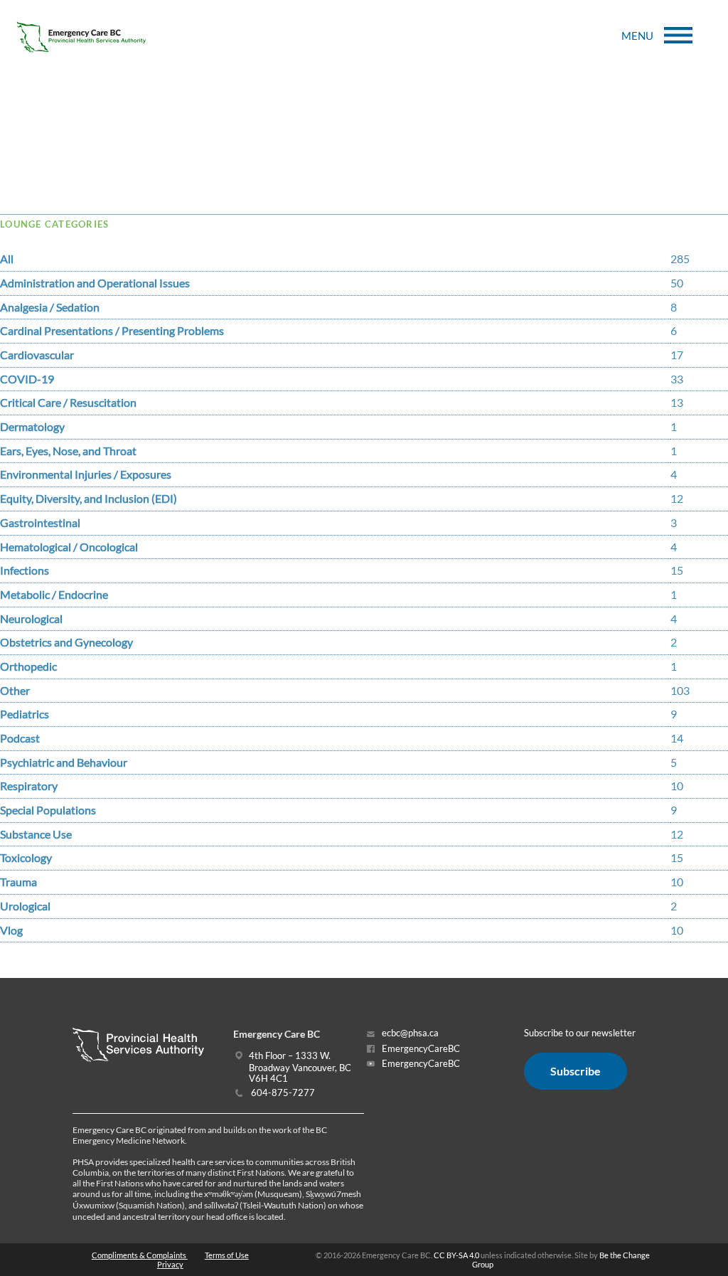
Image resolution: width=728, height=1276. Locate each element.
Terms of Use (227, 1255)
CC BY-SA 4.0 (456, 1255)
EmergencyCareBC (420, 1048)
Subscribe (575, 1071)
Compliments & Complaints (140, 1255)
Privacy (170, 1264)
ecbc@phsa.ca (409, 1033)
